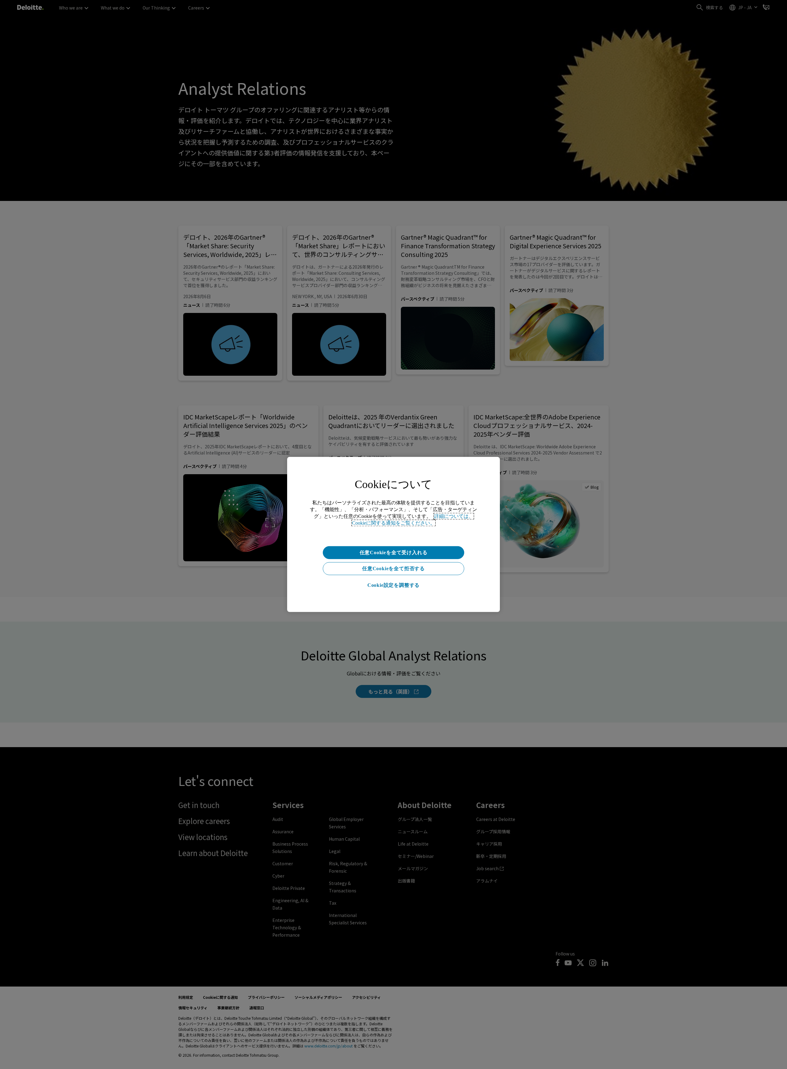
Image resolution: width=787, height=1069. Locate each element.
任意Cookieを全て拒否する (393, 568)
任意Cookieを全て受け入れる (394, 552)
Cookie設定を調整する (393, 585)
